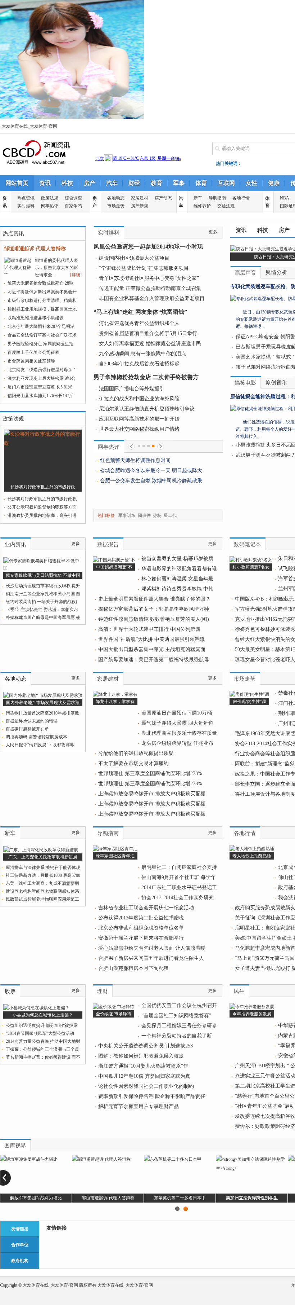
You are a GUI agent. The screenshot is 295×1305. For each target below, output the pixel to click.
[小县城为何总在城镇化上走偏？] (36, 1007)
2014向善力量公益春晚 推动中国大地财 (43, 1041)
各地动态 (115, 198)
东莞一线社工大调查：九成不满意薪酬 (42, 883)
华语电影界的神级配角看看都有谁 (179, 568)
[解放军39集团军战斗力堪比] (29, 1159)
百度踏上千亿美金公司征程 (33, 352)
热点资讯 (26, 198)
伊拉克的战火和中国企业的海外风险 (139, 398)
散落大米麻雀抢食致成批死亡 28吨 (40, 283)
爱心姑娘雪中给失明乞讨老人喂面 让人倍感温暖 (151, 948)
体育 (201, 183)
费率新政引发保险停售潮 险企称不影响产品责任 (151, 1096)
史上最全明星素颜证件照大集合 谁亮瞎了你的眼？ (154, 599)
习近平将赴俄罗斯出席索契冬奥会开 (42, 291)
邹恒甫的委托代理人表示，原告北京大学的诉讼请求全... (56, 267)
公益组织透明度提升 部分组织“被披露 (42, 1025)
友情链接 (19, 1228)
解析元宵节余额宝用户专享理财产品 (138, 1106)
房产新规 (139, 205)
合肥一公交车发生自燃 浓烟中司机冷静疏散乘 (151, 480)
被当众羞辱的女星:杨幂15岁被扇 (177, 558)
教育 (156, 183)
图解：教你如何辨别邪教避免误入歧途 (141, 1056)
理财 (102, 991)
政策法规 (49, 198)
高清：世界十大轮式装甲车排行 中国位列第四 (149, 629)
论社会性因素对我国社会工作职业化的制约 (146, 1086)
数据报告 (108, 544)
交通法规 (226, 205)
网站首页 (16, 183)
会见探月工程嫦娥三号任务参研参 (179, 1025)
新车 (198, 198)
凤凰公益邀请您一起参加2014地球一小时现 (148, 246)
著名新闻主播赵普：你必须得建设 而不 (43, 1057)
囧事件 (144, 515)
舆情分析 (276, 272)
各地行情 (241, 198)
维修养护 (202, 205)
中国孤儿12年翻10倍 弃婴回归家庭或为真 (144, 1076)
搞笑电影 (245, 383)
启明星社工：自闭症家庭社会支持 (179, 867)
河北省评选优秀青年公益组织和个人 (139, 323)
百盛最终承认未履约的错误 (32, 721)
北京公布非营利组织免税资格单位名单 (141, 928)
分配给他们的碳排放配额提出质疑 (136, 753)
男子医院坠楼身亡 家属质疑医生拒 (40, 343)
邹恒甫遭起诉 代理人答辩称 (35, 248)
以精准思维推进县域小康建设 (36, 317)
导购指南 (217, 198)
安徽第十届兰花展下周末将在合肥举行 (141, 938)
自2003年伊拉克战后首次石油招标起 (139, 363)
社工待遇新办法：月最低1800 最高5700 (43, 875)
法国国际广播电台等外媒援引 (131, 388)
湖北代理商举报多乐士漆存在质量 (179, 733)
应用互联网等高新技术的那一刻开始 (139, 419)
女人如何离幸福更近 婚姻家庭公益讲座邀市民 (150, 343)
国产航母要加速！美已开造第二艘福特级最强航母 (153, 659)
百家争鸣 (73, 205)
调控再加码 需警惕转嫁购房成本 (36, 736)
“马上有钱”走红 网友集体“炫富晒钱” (140, 312)
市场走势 (115, 205)
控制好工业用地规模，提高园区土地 (42, 309)
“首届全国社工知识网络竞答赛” (176, 1015)
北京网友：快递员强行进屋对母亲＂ (42, 369)
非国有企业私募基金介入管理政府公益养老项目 (152, 298)
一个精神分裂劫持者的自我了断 (176, 1035)
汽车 (112, 183)
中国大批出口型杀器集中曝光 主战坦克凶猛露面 (151, 649)
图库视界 (15, 1145)
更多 (213, 231)
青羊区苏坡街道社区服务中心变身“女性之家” (149, 278)
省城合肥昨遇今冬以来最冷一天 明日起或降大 (151, 470)
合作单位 (19, 1244)
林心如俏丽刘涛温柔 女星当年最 (177, 578)
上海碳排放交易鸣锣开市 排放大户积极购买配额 (151, 793)
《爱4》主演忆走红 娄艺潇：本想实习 (42, 609)
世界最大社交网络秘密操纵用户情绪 (139, 429)
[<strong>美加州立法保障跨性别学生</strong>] (252, 1168)
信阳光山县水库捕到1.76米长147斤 (40, 395)
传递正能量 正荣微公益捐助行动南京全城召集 (150, 288)
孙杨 (157, 515)
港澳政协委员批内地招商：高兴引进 (42, 515)
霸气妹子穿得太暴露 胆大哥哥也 (177, 723)
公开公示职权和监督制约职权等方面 (42, 507)
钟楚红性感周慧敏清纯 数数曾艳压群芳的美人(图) (153, 619)
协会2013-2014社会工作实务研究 (177, 897)
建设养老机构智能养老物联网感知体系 (42, 891)
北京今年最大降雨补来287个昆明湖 (41, 326)
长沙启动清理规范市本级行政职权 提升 (43, 585)
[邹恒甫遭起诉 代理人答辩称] (101, 1159)
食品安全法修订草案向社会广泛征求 (42, 335)
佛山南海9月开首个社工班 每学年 (178, 877)
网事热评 (49, 205)
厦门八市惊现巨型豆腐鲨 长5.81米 (40, 387)
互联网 (226, 183)
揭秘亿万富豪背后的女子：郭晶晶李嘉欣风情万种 (153, 609)
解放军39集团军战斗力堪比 (36, 1197)
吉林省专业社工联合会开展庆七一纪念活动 (146, 907)
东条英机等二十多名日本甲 (180, 1197)
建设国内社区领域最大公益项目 (134, 258)
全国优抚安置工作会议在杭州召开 (179, 1005)
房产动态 (163, 198)
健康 (274, 183)
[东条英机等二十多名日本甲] (172, 1159)
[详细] (76, 274)
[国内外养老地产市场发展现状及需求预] (42, 695)
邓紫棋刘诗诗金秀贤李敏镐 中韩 (177, 589)
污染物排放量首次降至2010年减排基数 (42, 713)
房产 (89, 183)
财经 (134, 183)
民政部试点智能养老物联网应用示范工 (42, 899)
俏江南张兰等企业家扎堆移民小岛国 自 (43, 593)
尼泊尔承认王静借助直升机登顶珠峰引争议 (147, 409)
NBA (284, 198)
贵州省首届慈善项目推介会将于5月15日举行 (148, 333)
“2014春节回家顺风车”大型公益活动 (40, 1033)
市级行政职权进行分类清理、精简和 (42, 300)
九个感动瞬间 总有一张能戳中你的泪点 (142, 353)
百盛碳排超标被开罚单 (27, 728)
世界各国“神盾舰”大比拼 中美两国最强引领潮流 (151, 639)
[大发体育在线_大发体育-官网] (36, 163)
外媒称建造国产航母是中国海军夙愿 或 (43, 617)
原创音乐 (276, 382)
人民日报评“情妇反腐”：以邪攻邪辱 (40, 744)
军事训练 (127, 515)
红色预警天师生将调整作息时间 (138, 460)
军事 (179, 183)
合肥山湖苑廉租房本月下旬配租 (133, 968)
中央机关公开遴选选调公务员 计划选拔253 (145, 1046)
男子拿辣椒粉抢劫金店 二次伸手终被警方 (146, 377)
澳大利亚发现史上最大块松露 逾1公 (42, 378)
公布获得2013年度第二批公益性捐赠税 (141, 917)
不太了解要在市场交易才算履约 (133, 763)
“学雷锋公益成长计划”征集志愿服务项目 (144, 268)
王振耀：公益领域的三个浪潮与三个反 (42, 1049)
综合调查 (73, 198)
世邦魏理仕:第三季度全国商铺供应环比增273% (150, 773)
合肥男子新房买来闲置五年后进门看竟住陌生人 (151, 958)
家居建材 (139, 198)
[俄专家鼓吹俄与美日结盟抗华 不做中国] (42, 568)
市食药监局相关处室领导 (31, 361)
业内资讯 (15, 544)
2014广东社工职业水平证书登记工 (179, 887)
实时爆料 (26, 205)
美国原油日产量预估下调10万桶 (176, 713)
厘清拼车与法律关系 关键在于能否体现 (43, 867)
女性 (251, 183)
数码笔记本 (247, 544)
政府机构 (19, 1260)
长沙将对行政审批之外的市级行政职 (42, 498)
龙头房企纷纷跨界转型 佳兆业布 (177, 743)
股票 (10, 991)
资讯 (45, 183)
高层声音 (245, 273)
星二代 (170, 515)
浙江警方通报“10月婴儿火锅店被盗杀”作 (143, 1066)
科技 (67, 183)
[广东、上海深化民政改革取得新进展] (40, 849)
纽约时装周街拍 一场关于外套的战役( (41, 601)
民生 (239, 991)
